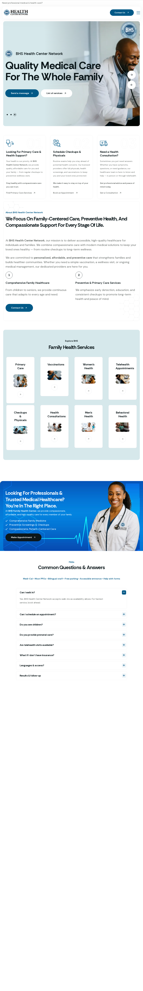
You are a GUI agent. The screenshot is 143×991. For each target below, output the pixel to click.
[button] (7, 114)
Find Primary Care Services (19, 193)
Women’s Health (88, 366)
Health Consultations (56, 414)
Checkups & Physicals (20, 416)
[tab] (71, 578)
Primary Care (20, 366)
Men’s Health (88, 414)
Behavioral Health (122, 414)
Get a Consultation (109, 193)
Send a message (20, 93)
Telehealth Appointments (125, 366)
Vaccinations (55, 364)
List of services (55, 93)
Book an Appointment (63, 193)
